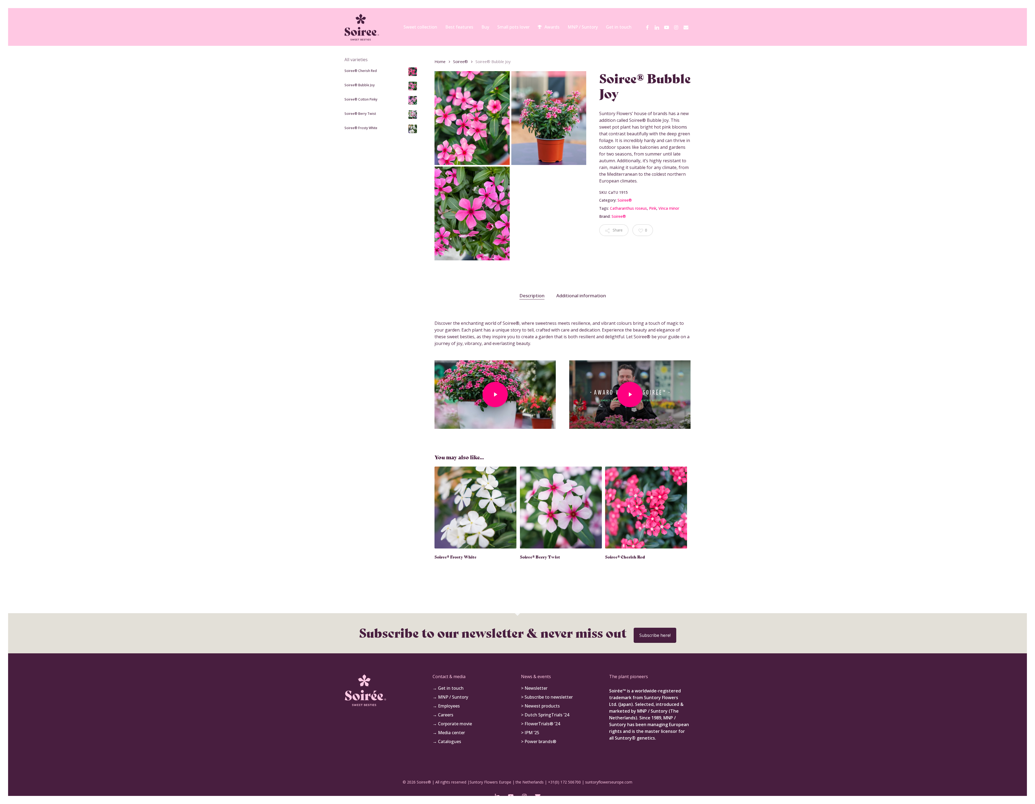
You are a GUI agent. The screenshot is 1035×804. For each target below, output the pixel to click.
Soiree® (460, 61)
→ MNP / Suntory (450, 697)
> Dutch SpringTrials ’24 (545, 715)
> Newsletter (534, 688)
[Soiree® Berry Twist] (561, 507)
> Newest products (540, 706)
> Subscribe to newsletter (547, 697)
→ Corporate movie (452, 724)
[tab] (532, 296)
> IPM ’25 (530, 733)
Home (440, 61)
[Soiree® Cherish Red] (646, 507)
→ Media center (449, 733)
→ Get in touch (448, 688)
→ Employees (446, 706)
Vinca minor (668, 208)
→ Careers (443, 715)
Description (531, 295)
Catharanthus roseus (628, 208)
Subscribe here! (655, 635)
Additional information (581, 295)
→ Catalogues (447, 741)
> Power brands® (538, 741)
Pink (652, 208)
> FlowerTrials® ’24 (540, 724)
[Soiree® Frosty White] (475, 507)
